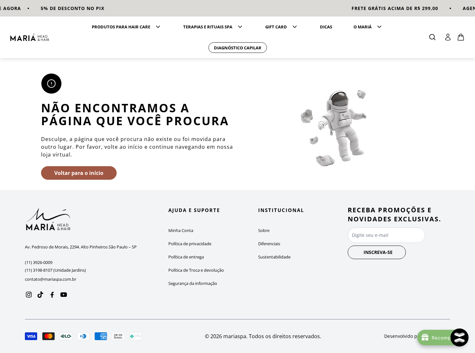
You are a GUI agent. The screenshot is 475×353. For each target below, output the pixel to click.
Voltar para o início (78, 172)
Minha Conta (180, 230)
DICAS (326, 27)
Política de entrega (186, 257)
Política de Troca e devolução (196, 270)
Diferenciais (269, 244)
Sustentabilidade (274, 257)
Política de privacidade (189, 244)
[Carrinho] (29, 37)
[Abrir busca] (432, 37)
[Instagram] (29, 294)
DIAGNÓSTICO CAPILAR (237, 48)
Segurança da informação (192, 283)
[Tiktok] (40, 294)
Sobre (263, 230)
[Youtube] (64, 294)
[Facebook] (52, 294)
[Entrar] (448, 37)
